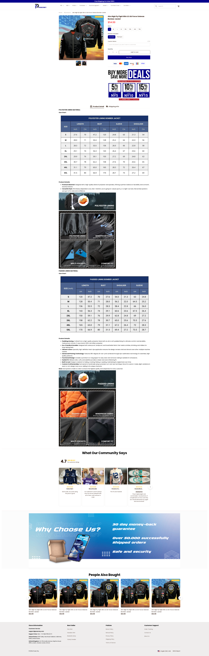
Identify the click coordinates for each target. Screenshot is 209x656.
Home (60, 12)
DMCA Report (176, 651)
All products (67, 12)
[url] (36, 631)
